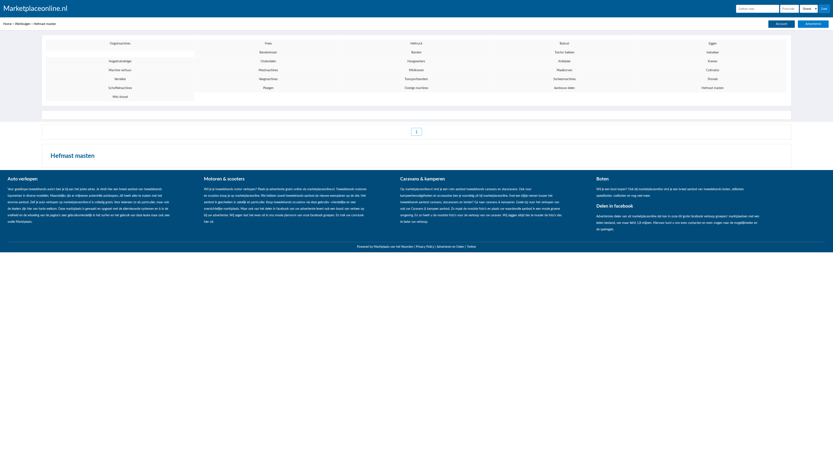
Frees (268, 43)
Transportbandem (416, 79)
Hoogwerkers (416, 61)
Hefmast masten (45, 24)
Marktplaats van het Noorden (394, 246)
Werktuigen (22, 24)
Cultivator (712, 70)
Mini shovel (120, 97)
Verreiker (120, 79)
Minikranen (416, 70)
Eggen (713, 43)
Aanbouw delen (564, 88)
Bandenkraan (268, 52)
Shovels (713, 79)
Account (781, 24)
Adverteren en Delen (450, 246)
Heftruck (416, 43)
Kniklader (564, 61)
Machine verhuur (120, 70)
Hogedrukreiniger (120, 61)
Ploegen (268, 88)
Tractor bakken (564, 52)
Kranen (712, 61)
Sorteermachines (564, 79)
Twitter (471, 246)
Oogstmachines (120, 43)
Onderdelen (268, 61)
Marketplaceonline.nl (35, 8)
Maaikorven (564, 70)
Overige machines (416, 88)
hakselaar (713, 52)
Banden (416, 52)
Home (7, 24)
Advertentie (813, 24)
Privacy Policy (425, 246)
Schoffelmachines (120, 88)
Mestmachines (268, 70)
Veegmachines (268, 79)
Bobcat (564, 43)
